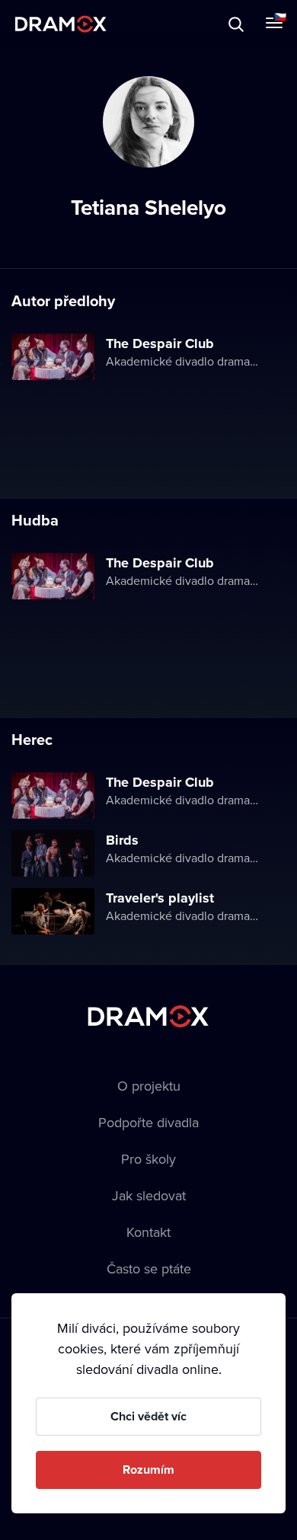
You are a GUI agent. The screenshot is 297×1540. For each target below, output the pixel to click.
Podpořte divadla (148, 1122)
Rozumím (148, 1469)
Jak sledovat (149, 1195)
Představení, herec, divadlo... (140, 24)
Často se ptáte (149, 1268)
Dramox (61, 24)
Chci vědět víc (148, 1416)
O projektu (148, 1085)
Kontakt (148, 1231)
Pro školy (148, 1158)
